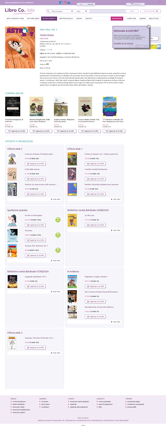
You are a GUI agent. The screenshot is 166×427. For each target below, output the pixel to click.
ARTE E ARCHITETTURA (15, 18)
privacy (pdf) (131, 407)
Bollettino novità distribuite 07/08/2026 (28, 271)
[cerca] (132, 11)
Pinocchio (28, 230)
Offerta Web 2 (14, 149)
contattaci (45, 407)
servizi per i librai (18, 407)
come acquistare (105, 401)
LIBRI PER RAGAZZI (66, 18)
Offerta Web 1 (74, 149)
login (81, 4)
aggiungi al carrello (18, 131)
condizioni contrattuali (135, 404)
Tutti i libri (56, 199)
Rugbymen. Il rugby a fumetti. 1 (96, 277)
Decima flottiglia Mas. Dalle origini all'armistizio (47, 119)
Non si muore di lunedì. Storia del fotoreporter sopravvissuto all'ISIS (110, 292)
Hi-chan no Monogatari (33, 215)
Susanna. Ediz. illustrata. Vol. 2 (36, 246)
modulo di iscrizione (123, 43)
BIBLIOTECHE (154, 18)
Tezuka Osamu (47, 35)
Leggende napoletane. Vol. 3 (35, 277)
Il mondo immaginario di (14, 119)
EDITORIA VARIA (33, 18)
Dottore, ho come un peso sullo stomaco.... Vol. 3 (43, 184)
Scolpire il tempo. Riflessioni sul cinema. (68, 119)
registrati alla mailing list (79, 407)
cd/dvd (79, 18)
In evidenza (73, 271)
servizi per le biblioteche (21, 410)
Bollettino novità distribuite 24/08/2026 (88, 210)
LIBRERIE (142, 18)
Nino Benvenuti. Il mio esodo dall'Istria (99, 307)
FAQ (100, 407)
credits (83, 425)
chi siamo (44, 401)
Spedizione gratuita (17, 210)
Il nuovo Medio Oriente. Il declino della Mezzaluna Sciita (98, 119)
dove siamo (45, 404)
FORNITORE (131, 18)
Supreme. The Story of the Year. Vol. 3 (39, 338)
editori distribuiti (19, 404)
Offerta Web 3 (14, 332)
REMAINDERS (117, 18)
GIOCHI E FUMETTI (49, 18)
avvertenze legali (133, 401)
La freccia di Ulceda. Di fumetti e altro (39, 154)
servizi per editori (19, 412)
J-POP (48, 50)
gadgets (88, 18)
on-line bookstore (19, 401)
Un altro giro (89, 215)
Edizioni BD (44, 38)
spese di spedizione (106, 404)
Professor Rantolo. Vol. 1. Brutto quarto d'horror (103, 154)
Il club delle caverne (32, 169)
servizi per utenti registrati (79, 401)
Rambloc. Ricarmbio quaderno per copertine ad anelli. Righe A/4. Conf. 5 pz (113, 184)
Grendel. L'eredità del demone (96, 169)
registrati (90, 4)
